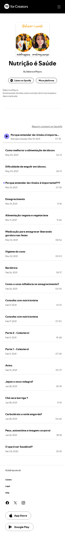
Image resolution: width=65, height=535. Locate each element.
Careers (8, 479)
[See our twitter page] (15, 503)
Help (7, 493)
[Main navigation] (59, 7)
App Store (20, 515)
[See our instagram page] (23, 503)
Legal (7, 486)
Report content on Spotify (47, 126)
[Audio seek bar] (32, 142)
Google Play (21, 527)
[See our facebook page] (7, 503)
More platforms (46, 80)
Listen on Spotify (22, 80)
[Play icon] (6, 136)
